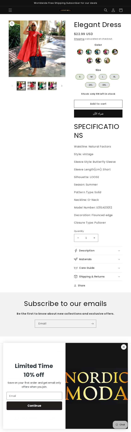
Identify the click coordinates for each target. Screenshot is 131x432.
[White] (115, 52)
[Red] (80, 52)
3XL (104, 84)
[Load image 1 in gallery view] (21, 86)
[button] (10, 10)
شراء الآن (98, 113)
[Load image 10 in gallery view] (42, 86)
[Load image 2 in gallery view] (31, 86)
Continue (34, 406)
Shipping (79, 38)
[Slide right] (62, 86)
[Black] (98, 61)
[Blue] (97, 52)
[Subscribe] (92, 324)
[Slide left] (12, 86)
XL (114, 76)
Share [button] (81, 285)
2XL (91, 84)
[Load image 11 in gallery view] (52, 86)
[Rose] (90, 61)
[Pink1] (107, 61)
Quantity (79, 231)
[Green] (89, 52)
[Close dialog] (124, 347)
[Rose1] (106, 52)
